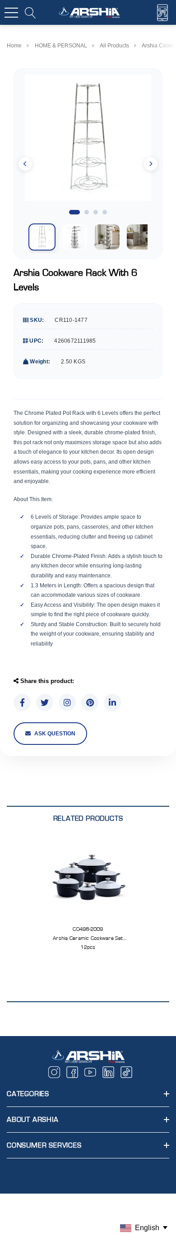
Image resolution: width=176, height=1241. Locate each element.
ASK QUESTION (54, 733)
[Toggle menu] (11, 12)
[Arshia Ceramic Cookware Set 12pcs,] (88, 877)
